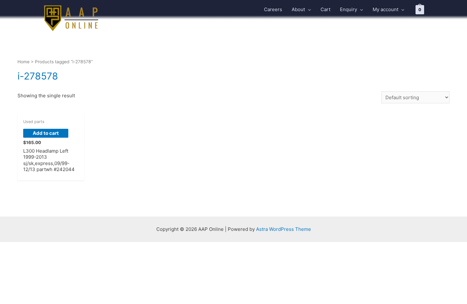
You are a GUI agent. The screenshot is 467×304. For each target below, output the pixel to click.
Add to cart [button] (46, 133)
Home (23, 61)
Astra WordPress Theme (283, 229)
